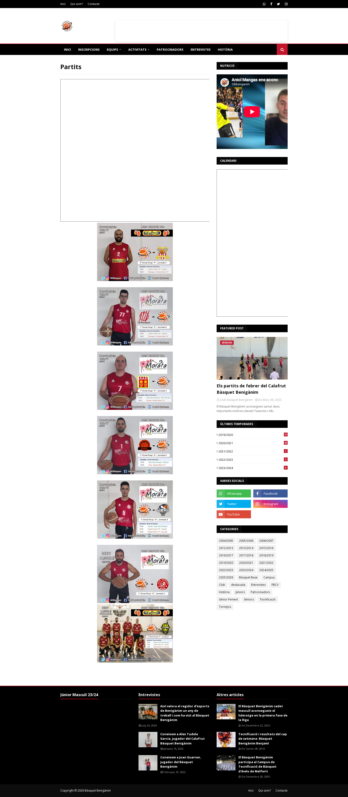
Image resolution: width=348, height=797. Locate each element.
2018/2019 (266, 555)
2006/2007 (266, 541)
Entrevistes (258, 585)
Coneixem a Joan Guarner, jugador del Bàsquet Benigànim (180, 762)
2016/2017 (226, 555)
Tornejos (225, 607)
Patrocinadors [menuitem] (170, 49)
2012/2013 (226, 548)
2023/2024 (252, 468)
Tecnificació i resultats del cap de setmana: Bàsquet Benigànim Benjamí (262, 738)
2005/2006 (246, 541)
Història (224, 592)
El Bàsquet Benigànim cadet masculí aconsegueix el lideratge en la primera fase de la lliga (262, 713)
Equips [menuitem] (112, 49)
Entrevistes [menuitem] (201, 49)
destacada (238, 585)
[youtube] (234, 514)
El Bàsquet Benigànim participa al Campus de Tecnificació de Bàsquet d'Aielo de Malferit (257, 764)
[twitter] (278, 4)
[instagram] (286, 4)
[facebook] (271, 4)
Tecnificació (268, 599)
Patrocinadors (260, 592)
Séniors (249, 599)
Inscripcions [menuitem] (89, 49)
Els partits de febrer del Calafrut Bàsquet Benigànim (251, 389)
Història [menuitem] (225, 49)
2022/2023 (252, 459)
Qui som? (76, 4)
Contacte (94, 4)
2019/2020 (253, 435)
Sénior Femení (228, 599)
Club (222, 585)
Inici (63, 4)
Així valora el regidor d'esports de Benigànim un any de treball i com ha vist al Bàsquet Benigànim (184, 713)
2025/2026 (226, 577)
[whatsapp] (264, 4)
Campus (269, 577)
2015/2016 (266, 548)
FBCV (275, 585)
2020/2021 (253, 443)
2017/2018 (246, 555)
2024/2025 (266, 570)
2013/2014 (246, 548)
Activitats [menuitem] (137, 49)
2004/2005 (226, 541)
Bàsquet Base (248, 577)
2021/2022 (252, 451)
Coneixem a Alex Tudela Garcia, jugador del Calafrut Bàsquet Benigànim (182, 738)
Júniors (240, 592)
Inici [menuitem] (67, 49)
